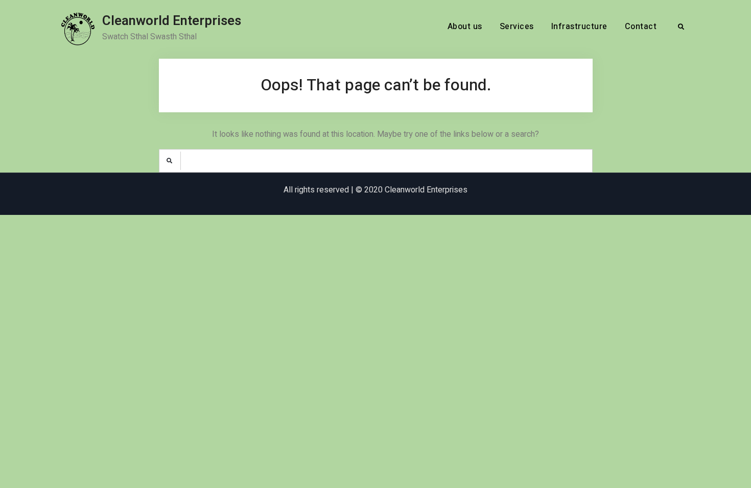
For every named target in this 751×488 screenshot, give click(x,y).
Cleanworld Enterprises (171, 21)
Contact (641, 26)
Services (517, 26)
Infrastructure (579, 26)
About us (465, 26)
